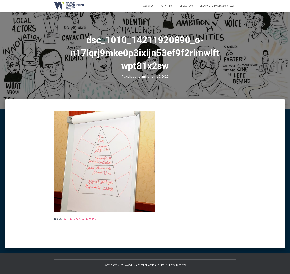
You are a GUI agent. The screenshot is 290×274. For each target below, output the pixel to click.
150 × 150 (67, 218)
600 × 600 (91, 218)
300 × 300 (79, 218)
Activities (166, 6)
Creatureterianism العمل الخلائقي (217, 6)
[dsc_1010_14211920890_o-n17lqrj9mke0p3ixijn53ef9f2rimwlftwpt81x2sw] (104, 161)
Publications (186, 6)
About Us (148, 6)
